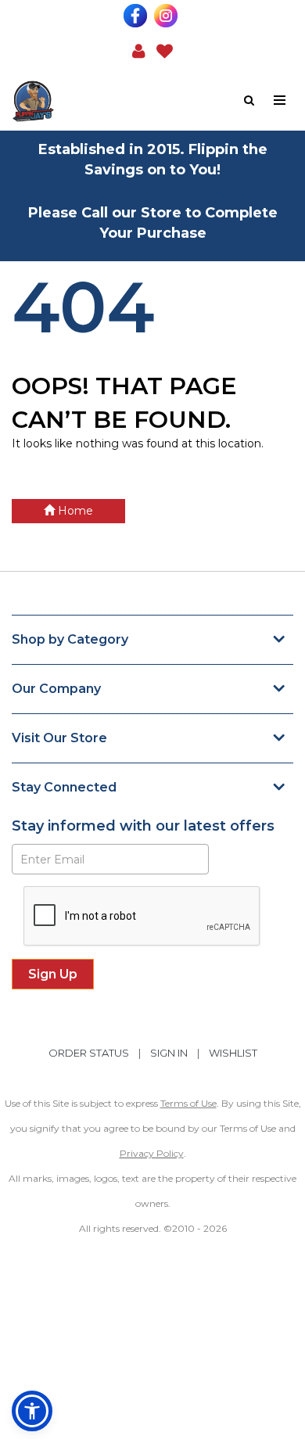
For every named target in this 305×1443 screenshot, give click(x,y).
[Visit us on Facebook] (137, 15)
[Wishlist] (164, 50)
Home (74, 511)
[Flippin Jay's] (82, 101)
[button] (138, 50)
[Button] (280, 100)
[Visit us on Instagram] (167, 15)
